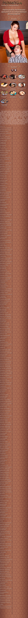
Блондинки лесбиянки (3, 189)
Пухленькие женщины (3, 390)
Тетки (1, 521)
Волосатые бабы (5, 307)
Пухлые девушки (5, 137)
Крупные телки (4, 429)
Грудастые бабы (4, 448)
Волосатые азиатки (5, 567)
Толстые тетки (4, 465)
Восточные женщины (6, 588)
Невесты (2, 347)
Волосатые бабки (5, 328)
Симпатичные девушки (4, 457)
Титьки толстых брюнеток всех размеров (22, 97)
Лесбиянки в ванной (5, 129)
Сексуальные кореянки (4, 582)
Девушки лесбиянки (5, 223)
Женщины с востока (5, 540)
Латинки (2, 161)
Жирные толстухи (5, 428)
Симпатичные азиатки (4, 548)
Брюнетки (3, 218)
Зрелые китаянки (5, 569)
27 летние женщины (5, 536)
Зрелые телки (4, 421)
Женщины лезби (4, 169)
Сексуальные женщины (4, 511)
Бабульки (2, 244)
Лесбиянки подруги (5, 388)
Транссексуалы (4, 526)
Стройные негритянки (3, 296)
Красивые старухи (5, 263)
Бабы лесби (3, 245)
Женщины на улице (5, 488)
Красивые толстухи (5, 166)
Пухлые (2, 393)
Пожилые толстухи (5, 431)
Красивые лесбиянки (6, 261)
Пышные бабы (4, 495)
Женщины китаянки (5, 597)
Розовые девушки (5, 279)
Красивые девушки (5, 490)
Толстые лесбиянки (5, 361)
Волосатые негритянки (3, 310)
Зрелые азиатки (4, 555)
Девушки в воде (4, 470)
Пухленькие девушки (6, 353)
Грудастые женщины (6, 258)
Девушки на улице (5, 533)
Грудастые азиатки (5, 575)
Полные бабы (4, 455)
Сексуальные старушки (4, 281)
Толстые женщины (5, 410)
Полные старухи (4, 272)
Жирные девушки (5, 426)
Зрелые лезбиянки (5, 366)
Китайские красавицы (6, 580)
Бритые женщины (5, 445)
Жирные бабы (4, 342)
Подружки (3, 453)
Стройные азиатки (5, 602)
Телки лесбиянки (5, 408)
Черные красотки (5, 252)
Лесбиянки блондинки (3, 267)
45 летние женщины (5, 424)
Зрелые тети (3, 333)
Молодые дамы (4, 477)
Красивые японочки (5, 545)
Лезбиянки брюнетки (6, 373)
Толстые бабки (4, 326)
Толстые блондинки (5, 242)
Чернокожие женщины (3, 338)
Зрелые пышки (4, 483)
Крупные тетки (4, 509)
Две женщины (4, 447)
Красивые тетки (4, 195)
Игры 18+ (2, 126)
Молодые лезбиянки (6, 382)
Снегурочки (3, 177)
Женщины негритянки (3, 320)
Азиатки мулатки (4, 557)
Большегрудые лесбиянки (4, 205)
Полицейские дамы (5, 349)
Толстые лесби (4, 500)
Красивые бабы (4, 474)
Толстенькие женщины (3, 439)
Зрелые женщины (5, 365)
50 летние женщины (5, 368)
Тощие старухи (4, 414)
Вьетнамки (3, 585)
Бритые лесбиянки (5, 316)
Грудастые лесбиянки (3, 142)
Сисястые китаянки (5, 550)
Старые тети (3, 149)
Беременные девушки (3, 200)
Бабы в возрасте (5, 212)
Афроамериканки (5, 335)
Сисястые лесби (4, 325)
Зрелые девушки (5, 524)
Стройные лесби (4, 405)
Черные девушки (5, 221)
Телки (1, 499)
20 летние (3, 484)
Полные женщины (5, 479)
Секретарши (3, 140)
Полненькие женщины (3, 434)
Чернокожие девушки (6, 220)
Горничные (3, 256)
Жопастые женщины (6, 344)
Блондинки (3, 202)
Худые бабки (3, 207)
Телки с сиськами (5, 399)
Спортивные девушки (3, 461)
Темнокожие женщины (3, 238)
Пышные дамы (4, 394)
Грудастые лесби (5, 260)
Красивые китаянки (5, 543)
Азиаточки (3, 590)
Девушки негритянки (6, 254)
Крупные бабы (4, 265)
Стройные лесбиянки (6, 294)
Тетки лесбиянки (4, 359)
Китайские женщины (6, 576)
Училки (2, 306)
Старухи (2, 463)
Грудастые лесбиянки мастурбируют (13, 80)
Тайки (1, 604)
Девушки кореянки (5, 595)
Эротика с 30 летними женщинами (4, 89)
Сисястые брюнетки (5, 401)
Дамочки (2, 534)
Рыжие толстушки (5, 138)
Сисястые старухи (5, 197)
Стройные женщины (5, 517)
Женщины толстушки (6, 377)
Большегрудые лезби (6, 372)
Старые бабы (4, 183)
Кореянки (2, 542)
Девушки (2, 340)
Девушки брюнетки (5, 486)
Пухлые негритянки (5, 273)
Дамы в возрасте (5, 171)
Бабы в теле (3, 502)
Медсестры (3, 175)
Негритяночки (4, 232)
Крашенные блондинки (3, 505)
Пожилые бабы (4, 131)
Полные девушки (5, 351)
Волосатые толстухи (6, 415)
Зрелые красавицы (5, 332)
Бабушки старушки (5, 370)
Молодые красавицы (6, 492)
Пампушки (3, 386)
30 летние (3, 147)
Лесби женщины (4, 375)
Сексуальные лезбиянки (4, 355)
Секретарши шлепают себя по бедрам (4, 80)
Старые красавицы (5, 290)
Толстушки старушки (6, 403)
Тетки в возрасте (5, 301)
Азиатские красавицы (6, 559)
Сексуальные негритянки (4, 397)
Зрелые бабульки (5, 330)
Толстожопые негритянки (4, 303)
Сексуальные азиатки (4, 565)
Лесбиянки (3, 145)
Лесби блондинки (5, 216)
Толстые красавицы (5, 162)
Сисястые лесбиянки (6, 289)
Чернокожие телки (5, 251)
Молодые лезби (4, 381)
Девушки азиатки (5, 573)
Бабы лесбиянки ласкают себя (4, 105)
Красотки (2, 209)
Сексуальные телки (5, 497)
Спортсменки (3, 233)
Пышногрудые (4, 436)
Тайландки (3, 552)
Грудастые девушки (5, 225)
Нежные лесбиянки (5, 384)
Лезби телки (3, 178)
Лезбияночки (3, 270)
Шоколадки (3, 284)
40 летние (3, 135)
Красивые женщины (5, 507)
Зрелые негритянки (5, 314)
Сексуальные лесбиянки (4, 155)
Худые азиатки (4, 538)
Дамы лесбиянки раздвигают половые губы (22, 81)
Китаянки (2, 578)
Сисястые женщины (5, 358)
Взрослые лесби (4, 417)
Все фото (14, 19)
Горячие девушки (5, 531)
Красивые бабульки (5, 133)
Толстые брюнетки (5, 157)
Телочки (2, 519)
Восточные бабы (4, 587)
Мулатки (2, 493)
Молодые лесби (4, 323)
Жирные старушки (5, 150)
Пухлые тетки (4, 275)
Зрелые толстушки (5, 422)
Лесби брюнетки (4, 194)
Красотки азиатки (5, 599)
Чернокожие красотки (6, 249)
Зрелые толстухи (5, 443)
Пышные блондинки (5, 277)
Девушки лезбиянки (5, 192)
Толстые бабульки (5, 240)
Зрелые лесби (4, 312)
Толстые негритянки (5, 522)
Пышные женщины (5, 168)
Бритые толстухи (5, 247)
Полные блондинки (5, 128)
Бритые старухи (4, 164)
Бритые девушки (5, 469)
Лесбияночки (3, 379)
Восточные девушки (5, 606)
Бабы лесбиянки (4, 159)
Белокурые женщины (6, 214)
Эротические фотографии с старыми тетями (13, 89)
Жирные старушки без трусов (21, 89)
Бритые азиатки (4, 571)
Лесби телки (3, 406)
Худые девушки (4, 472)
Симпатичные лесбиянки (4, 286)
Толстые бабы (4, 441)
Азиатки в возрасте (5, 608)
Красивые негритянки (6, 230)
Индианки (3, 185)
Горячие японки (4, 562)
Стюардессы (3, 187)
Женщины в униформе (3, 528)
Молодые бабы (4, 476)
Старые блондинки (5, 235)
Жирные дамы (4, 152)
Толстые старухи (5, 412)
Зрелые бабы (4, 419)
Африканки (3, 211)
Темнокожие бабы (5, 299)
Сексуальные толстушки (4, 181)
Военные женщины (5, 363)
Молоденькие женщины (4, 451)
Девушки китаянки (5, 561)
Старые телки (4, 292)
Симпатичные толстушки (4, 515)
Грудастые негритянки (3, 227)
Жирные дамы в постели (4, 97)
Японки (2, 554)
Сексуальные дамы (5, 481)
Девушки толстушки (5, 318)
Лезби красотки (4, 345)
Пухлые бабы (4, 173)
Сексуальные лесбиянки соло (13, 97)
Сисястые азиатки (5, 600)
